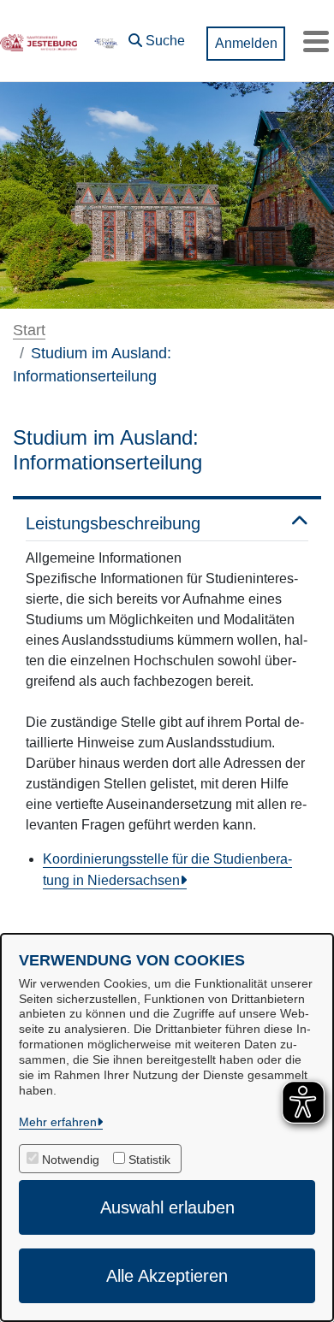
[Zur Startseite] (38, 41)
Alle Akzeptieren (167, 1275)
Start (29, 330)
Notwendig (70, 1159)
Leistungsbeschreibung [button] (113, 523)
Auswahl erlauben (167, 1207)
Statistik (149, 1159)
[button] (157, 37)
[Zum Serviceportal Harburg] (105, 41)
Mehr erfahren (58, 1122)
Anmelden (246, 43)
